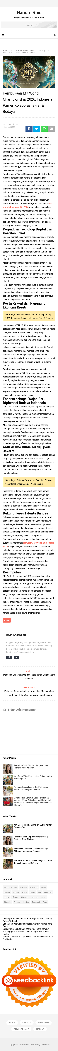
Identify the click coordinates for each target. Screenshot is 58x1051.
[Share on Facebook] (29, 129)
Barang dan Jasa (10, 887)
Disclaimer (43, 1023)
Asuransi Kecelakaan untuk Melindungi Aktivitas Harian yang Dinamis (31, 788)
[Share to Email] (51, 129)
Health (32, 892)
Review (26, 902)
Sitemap (40, 1029)
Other (43, 897)
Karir (39, 892)
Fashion (7, 892)
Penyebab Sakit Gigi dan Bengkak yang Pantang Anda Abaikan (31, 766)
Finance (16, 892)
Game (6, 620)
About (12, 1023)
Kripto (6, 897)
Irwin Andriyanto (16, 634)
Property (17, 902)
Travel (45, 902)
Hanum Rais (29, 1044)
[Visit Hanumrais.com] (29, 27)
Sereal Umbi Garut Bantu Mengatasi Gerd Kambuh (26, 929)
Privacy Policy (21, 1029)
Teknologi (36, 902)
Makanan (24, 897)
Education (34, 887)
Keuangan (48, 892)
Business (23, 887)
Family (43, 887)
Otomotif (7, 902)
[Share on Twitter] (36, 129)
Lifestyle (15, 897)
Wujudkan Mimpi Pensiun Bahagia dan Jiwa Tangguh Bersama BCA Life (33, 861)
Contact (26, 1023)
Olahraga (34, 897)
